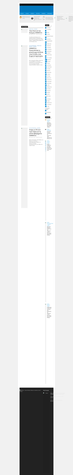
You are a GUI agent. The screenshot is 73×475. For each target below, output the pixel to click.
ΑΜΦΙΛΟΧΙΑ (31, 29)
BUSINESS (43, 13)
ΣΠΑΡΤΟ (48, 120)
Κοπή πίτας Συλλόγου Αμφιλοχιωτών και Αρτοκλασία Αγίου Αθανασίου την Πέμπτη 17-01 (38, 18)
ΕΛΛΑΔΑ (27, 13)
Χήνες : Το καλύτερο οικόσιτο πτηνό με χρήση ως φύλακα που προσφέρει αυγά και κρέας (57, 394)
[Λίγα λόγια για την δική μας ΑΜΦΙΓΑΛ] (24, 30)
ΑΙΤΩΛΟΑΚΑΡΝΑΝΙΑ (32, 45)
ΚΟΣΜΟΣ (32, 13)
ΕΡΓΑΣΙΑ (67, 13)
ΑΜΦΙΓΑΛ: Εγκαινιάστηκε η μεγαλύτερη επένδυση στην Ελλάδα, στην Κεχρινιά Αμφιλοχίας (36, 52)
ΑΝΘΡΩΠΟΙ (62, 13)
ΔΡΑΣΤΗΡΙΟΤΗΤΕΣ (50, 223)
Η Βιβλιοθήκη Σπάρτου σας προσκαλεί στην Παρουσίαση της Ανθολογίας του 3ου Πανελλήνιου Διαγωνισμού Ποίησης (49, 312)
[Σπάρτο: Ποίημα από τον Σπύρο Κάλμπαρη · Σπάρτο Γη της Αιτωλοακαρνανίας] (44, 18)
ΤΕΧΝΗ (48, 121)
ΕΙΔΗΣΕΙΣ (22, 13)
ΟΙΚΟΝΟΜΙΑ (49, 13)
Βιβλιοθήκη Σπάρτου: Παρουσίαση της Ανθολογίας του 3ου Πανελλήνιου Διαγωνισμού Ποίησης (61, 18)
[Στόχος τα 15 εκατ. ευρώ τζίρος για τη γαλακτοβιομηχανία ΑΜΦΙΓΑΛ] (24, 167)
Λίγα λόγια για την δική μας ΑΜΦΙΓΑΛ (35, 32)
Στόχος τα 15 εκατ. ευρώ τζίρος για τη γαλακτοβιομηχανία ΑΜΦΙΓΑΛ (35, 132)
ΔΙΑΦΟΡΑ (30, 46)
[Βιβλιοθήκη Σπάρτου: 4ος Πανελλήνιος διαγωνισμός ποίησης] (21, 17)
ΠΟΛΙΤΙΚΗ (38, 13)
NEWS (48, 129)
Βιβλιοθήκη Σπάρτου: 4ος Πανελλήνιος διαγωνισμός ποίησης (26, 17)
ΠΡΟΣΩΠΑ (56, 13)
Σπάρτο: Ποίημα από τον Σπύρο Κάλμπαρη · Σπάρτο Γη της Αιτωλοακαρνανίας (49, 18)
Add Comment (39, 34)
